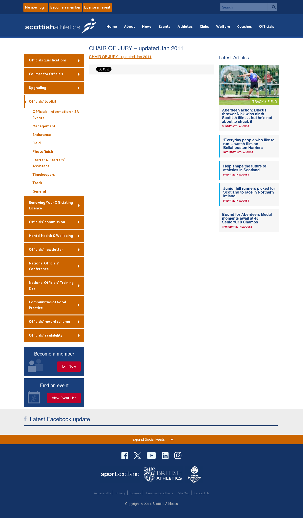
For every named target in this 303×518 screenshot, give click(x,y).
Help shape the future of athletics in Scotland (244, 167)
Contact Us (201, 493)
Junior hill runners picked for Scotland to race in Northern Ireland (249, 192)
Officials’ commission (47, 222)
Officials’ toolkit (42, 102)
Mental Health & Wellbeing (51, 236)
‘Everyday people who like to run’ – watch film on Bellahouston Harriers (249, 143)
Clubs (204, 26)
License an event (97, 7)
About (129, 26)
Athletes (185, 26)
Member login (35, 7)
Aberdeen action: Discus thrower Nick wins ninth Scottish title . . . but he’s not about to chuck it (247, 115)
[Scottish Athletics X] (138, 455)
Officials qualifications (48, 60)
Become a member (65, 7)
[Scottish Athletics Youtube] (152, 455)
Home (112, 26)
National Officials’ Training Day (51, 285)
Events (164, 26)
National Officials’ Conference (44, 266)
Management (43, 126)
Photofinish (42, 151)
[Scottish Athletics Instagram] (178, 455)
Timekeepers (43, 174)
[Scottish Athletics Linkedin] (165, 455)
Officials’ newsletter (46, 250)
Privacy (120, 493)
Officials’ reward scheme (49, 322)
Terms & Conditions (159, 493)
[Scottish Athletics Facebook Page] (125, 455)
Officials (266, 26)
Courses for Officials (46, 74)
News (147, 26)
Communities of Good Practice (47, 305)
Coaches (244, 26)
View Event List (64, 398)
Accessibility (102, 493)
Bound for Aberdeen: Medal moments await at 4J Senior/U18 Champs (247, 218)
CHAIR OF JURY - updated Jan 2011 (120, 56)
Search (272, 7)
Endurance (41, 135)
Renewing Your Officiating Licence (51, 205)
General (39, 191)
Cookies (135, 493)
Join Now (69, 366)
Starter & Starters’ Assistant (48, 163)
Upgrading (37, 88)
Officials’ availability (45, 335)
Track (37, 183)
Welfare (223, 26)
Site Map (183, 493)
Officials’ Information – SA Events (55, 115)
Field (36, 143)
